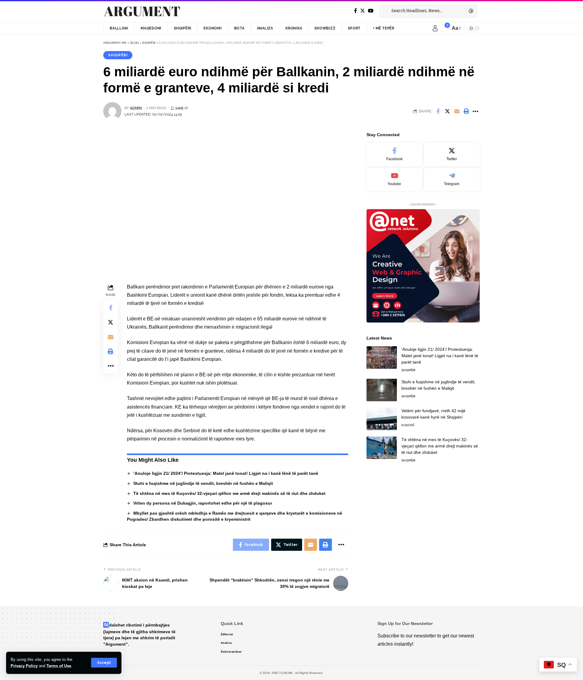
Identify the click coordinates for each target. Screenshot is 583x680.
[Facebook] (356, 11)
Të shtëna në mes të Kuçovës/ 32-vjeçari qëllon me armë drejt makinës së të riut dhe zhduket (229, 493)
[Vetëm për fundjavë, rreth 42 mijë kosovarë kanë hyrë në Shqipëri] (382, 418)
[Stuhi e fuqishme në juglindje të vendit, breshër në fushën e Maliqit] (382, 389)
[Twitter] (363, 11)
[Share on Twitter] (447, 111)
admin (136, 108)
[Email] (456, 111)
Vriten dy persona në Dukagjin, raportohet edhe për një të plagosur (202, 503)
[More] (475, 111)
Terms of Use (58, 666)
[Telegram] (452, 179)
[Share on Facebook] (438, 111)
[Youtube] (394, 179)
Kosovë (407, 424)
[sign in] (435, 28)
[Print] (466, 111)
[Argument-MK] (142, 11)
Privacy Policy (24, 666)
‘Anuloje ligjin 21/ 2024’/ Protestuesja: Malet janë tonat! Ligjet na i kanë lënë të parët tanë (225, 473)
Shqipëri (118, 55)
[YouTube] (371, 11)
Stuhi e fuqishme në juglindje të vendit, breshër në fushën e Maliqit (203, 483)
